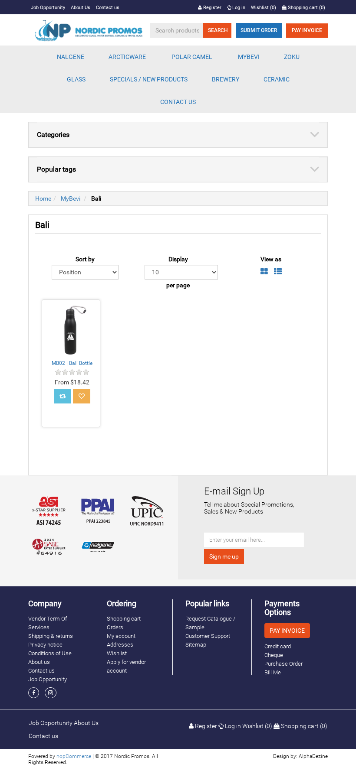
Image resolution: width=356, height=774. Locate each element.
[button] (70, 57)
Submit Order (259, 30)
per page (178, 285)
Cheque (273, 655)
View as (270, 259)
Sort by (85, 259)
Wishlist (117, 653)
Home (43, 198)
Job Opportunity (48, 7)
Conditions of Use (50, 653)
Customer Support (207, 636)
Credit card (277, 646)
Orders (115, 627)
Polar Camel (191, 56)
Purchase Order (283, 663)
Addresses (120, 644)
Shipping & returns (50, 636)
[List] (278, 272)
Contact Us (178, 101)
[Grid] (264, 272)
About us (39, 662)
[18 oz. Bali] (71, 329)
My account (121, 636)
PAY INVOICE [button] (287, 630)
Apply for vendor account (126, 666)
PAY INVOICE (307, 30)
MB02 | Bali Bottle (72, 363)
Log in (238, 7)
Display (178, 259)
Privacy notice (45, 644)
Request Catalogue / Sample (210, 623)
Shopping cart (124, 618)
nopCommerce (73, 756)
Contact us (107, 7)
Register (211, 7)
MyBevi (70, 198)
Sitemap (195, 644)
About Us (80, 7)
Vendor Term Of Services (47, 623)
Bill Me (272, 672)
